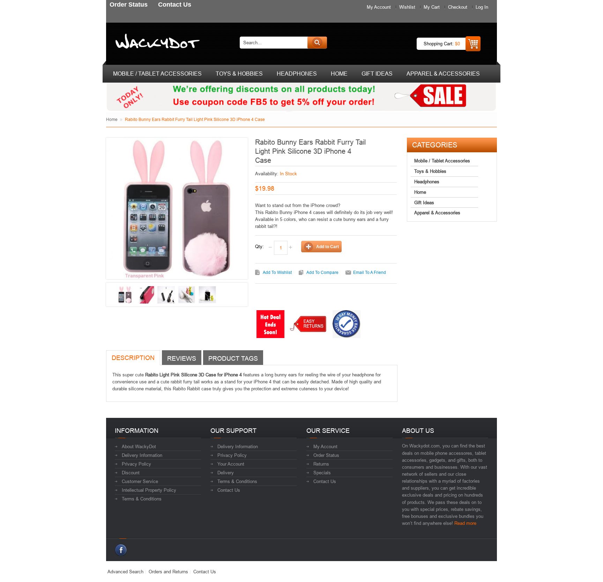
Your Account (230, 464)
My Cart (432, 7)
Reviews (181, 358)
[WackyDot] (156, 42)
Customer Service (140, 481)
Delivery (225, 472)
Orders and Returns (168, 571)
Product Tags (233, 358)
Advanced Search (125, 571)
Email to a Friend (369, 272)
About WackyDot (139, 446)
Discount (131, 472)
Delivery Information (142, 455)
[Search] (317, 42)
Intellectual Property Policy (149, 490)
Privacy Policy (136, 464)
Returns (321, 464)
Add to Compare (322, 272)
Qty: (259, 246)
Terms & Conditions (142, 498)
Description (133, 357)
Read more (465, 523)
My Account (379, 7)
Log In (482, 7)
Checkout (457, 7)
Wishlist (407, 7)
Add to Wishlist (277, 272)
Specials (322, 472)
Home (112, 119)
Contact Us (228, 490)
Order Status (326, 455)
